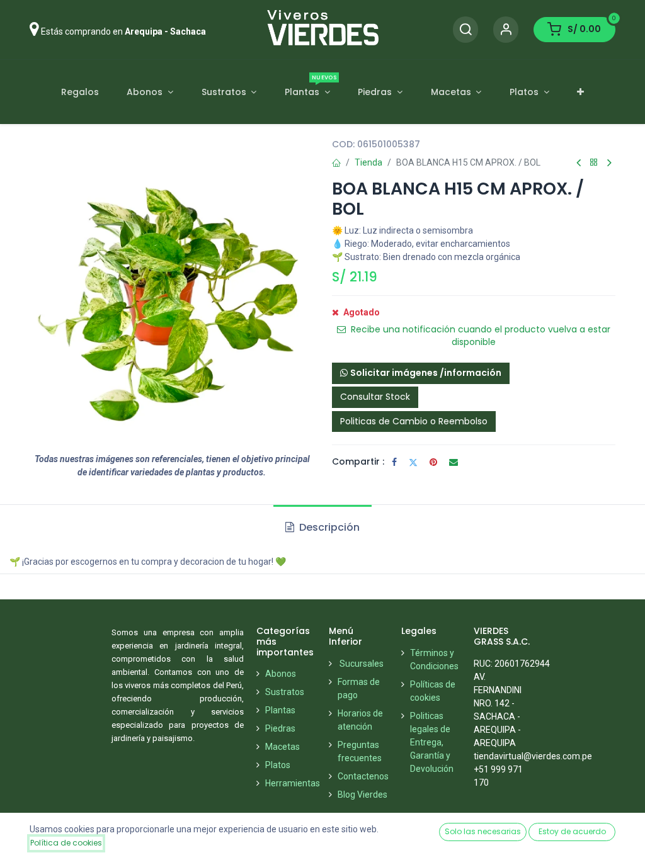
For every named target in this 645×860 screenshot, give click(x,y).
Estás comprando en (123, 31)
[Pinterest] (433, 462)
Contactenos (363, 776)
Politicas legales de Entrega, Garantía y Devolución (432, 742)
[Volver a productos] (594, 162)
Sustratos (284, 692)
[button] (421, 373)
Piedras (280, 728)
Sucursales (362, 664)
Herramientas (292, 783)
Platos (277, 765)
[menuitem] (80, 92)
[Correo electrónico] (453, 462)
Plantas (280, 710)
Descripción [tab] (328, 527)
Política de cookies (66, 842)
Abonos (280, 674)
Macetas (282, 747)
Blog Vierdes (362, 794)
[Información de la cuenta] (505, 29)
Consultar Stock (375, 396)
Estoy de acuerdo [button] (572, 831)
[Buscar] (465, 29)
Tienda (368, 162)
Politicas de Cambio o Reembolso (414, 421)
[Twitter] (413, 462)
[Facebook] (394, 462)
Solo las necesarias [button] (483, 831)
